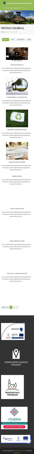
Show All (5, 39)
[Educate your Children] (17, 159)
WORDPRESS (17, 453)
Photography (20, 39)
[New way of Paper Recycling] (17, 127)
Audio (12, 39)
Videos (29, 39)
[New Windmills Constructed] (17, 94)
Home (2, 32)
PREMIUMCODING (19, 450)
